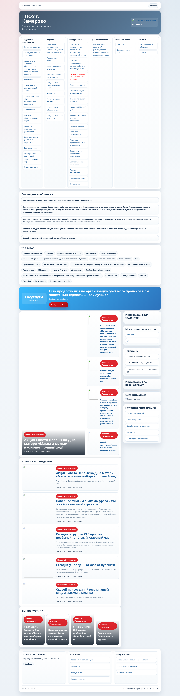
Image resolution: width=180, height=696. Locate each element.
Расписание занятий (135, 413)
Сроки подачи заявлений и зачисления (76, 153)
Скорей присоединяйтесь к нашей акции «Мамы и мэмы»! (49, 238)
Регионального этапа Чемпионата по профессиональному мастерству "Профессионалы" (62, 275)
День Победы (125, 259)
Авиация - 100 (111, 275)
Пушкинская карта (31, 264)
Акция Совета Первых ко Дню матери (132, 660)
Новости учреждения (32, 253)
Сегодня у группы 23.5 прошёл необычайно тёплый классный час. (108, 376)
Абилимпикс (91, 253)
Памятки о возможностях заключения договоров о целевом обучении (78, 49)
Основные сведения (32, 47)
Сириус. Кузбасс (128, 275)
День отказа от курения (127, 666)
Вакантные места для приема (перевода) (31, 140)
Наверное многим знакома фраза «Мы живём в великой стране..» (86, 502)
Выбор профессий (77, 85)
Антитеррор (40, 281)
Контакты (120, 44)
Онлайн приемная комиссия (138, 426)
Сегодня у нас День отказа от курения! (85, 565)
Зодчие (143, 275)
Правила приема (77, 126)
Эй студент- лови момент (139, 264)
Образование (29, 110)
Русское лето (28, 270)
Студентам (50, 40)
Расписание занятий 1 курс (69, 253)
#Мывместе (43, 270)
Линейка (27, 281)
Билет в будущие (108, 253)
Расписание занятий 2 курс (56, 264)
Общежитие (75, 184)
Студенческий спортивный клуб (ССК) (54, 85)
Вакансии (51, 93)
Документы (28, 80)
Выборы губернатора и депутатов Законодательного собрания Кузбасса (55, 259)
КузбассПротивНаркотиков (98, 270)
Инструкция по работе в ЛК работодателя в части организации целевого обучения (101, 49)
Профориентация (77, 178)
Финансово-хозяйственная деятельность (30, 129)
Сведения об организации (28, 41)
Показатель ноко (31, 167)
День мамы (76, 270)
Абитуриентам (75, 40)
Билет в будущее (59, 270)
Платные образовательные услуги (31, 118)
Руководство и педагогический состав (30, 88)
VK (128, 341)
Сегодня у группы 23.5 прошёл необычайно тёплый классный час (82, 535)
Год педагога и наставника (103, 259)
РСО (136, 259)
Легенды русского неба (60, 281)
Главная (143, 53)
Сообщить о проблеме (58, 305)
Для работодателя (100, 40)
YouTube (153, 5)
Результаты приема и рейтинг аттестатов (78, 118)
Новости (49, 253)
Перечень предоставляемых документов (77, 142)
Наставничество (122, 40)
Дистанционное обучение (137, 439)
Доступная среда (30, 148)
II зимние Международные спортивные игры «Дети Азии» (98, 264)
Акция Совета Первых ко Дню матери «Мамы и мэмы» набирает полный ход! (57, 200)
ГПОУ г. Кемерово (34, 18)
